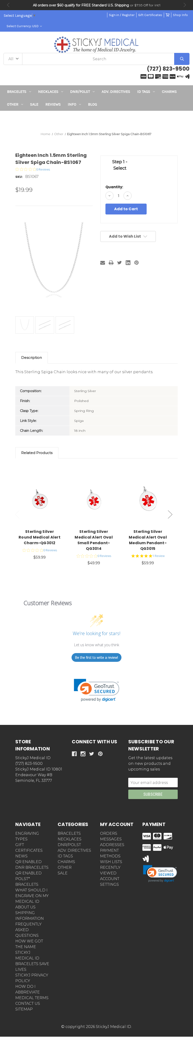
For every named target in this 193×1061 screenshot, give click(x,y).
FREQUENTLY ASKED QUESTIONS (28, 930)
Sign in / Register (122, 15)
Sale (34, 104)
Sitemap (24, 1009)
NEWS (21, 856)
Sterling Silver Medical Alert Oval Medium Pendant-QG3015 (148, 540)
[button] (97, 119)
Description (31, 357)
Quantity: (114, 186)
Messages (111, 839)
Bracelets (16, 91)
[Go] (181, 59)
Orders (108, 833)
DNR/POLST (80, 91)
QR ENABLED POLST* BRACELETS (28, 879)
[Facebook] (74, 753)
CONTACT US (27, 1003)
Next (184, 5)
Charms (169, 91)
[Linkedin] (128, 262)
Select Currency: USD (23, 26)
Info (72, 104)
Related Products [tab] (36, 452)
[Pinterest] (136, 262)
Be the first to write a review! (96, 657)
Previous (8, 5)
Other (12, 104)
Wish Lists (111, 862)
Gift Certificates (150, 15)
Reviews (53, 104)
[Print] (111, 262)
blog (92, 104)
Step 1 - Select (119, 165)
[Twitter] (119, 262)
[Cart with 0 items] (167, 15)
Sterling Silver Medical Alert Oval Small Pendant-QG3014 (94, 540)
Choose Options (42, 498)
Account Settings (109, 882)
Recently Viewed (110, 870)
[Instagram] (82, 753)
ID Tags (143, 91)
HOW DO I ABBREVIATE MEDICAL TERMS (31, 992)
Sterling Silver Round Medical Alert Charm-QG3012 (39, 537)
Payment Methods (110, 853)
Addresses (112, 845)
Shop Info (180, 15)
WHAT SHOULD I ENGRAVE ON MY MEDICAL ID (32, 896)
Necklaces (48, 91)
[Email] (102, 262)
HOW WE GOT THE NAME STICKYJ (29, 947)
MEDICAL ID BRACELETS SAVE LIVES (32, 964)
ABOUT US (25, 907)
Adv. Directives (116, 91)
